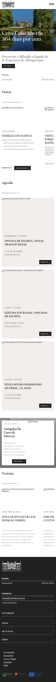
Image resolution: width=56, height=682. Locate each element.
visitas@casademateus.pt (13, 598)
